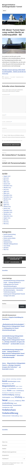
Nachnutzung (11, 392)
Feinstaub (4, 388)
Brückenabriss (5, 383)
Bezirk (4, 381)
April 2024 (6, 204)
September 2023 (8, 216)
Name (4, 115)
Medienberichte (19, 77)
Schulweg (18, 397)
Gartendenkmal (19, 388)
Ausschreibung (13, 379)
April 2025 (6, 191)
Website (4, 128)
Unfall (11, 407)
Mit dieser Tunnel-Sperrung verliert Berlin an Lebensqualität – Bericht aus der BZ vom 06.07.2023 (14, 71)
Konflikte (14, 390)
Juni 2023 (6, 221)
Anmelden (5, 270)
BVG (13, 383)
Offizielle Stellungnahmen (11, 244)
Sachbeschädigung (8, 395)
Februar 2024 (7, 206)
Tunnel (15, 403)
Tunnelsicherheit (17, 405)
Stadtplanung (18, 400)
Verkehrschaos (8, 78)
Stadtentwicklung (11, 400)
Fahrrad (20, 386)
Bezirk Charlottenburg (10, 234)
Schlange (12, 397)
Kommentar (6, 94)
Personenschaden (18, 392)
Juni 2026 (6, 178)
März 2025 (6, 193)
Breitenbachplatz (12, 381)
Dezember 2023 (8, 210)
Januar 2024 (7, 208)
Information (4, 390)
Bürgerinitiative (8, 386)
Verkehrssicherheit (6, 415)
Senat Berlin (7, 245)
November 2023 (8, 212)
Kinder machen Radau (9, 238)
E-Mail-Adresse (7, 121)
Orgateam (6, 77)
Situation (6, 247)
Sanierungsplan (6, 397)
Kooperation (7, 240)
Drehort (17, 386)
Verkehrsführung (10, 413)
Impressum (5, 458)
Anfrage (3, 379)
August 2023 (7, 218)
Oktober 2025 (7, 187)
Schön (24, 397)
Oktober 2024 (7, 199)
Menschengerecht (5, 392)
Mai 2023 (6, 223)
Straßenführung (7, 403)
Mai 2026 (6, 180)
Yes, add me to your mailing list (13, 140)
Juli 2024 (6, 201)
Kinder (9, 390)
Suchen (4, 303)
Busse (10, 383)
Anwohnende (8, 379)
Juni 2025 (6, 189)
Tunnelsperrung (5, 407)
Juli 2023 (6, 220)
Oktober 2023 (7, 214)
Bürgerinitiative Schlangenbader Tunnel (12, 6)
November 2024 (8, 197)
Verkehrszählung (15, 415)
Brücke (18, 381)
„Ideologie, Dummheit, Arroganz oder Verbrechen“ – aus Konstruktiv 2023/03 (11, 367)
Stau (3, 78)
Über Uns (6, 249)
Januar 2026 (7, 183)
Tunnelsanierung (7, 405)
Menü (4, 10)
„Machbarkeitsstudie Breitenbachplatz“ (14, 288)
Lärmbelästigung (20, 390)
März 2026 (6, 182)
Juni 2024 (6, 202)
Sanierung (17, 394)
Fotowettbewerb (8, 236)
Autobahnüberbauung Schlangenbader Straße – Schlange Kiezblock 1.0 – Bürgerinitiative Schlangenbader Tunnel (13, 338)
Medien (4, 448)
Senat (5, 400)
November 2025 (8, 185)
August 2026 (7, 176)
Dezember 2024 (8, 195)
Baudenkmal (19, 379)
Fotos (7, 388)
